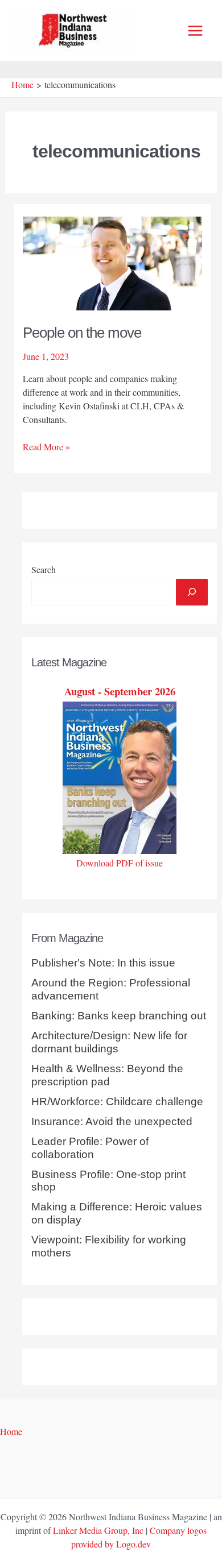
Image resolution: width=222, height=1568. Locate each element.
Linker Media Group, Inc (98, 1530)
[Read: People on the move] (113, 262)
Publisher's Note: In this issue (103, 963)
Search (43, 569)
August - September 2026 (119, 691)
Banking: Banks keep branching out (118, 1016)
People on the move (82, 332)
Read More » (46, 447)
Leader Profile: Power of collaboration (90, 1147)
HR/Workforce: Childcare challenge (117, 1101)
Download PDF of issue (119, 863)
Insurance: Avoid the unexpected (111, 1121)
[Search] (192, 592)
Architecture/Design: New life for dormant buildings (109, 1042)
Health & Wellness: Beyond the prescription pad (107, 1075)
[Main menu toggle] (195, 30)
